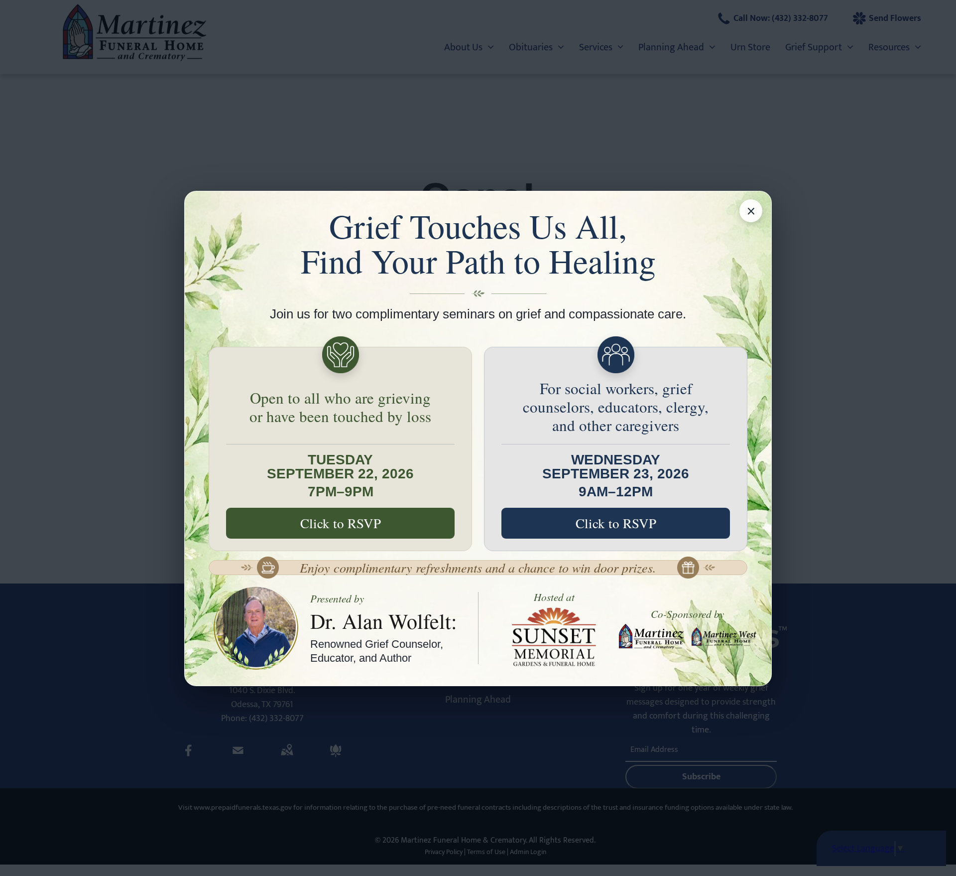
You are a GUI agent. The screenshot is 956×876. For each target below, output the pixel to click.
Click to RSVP (340, 523)
